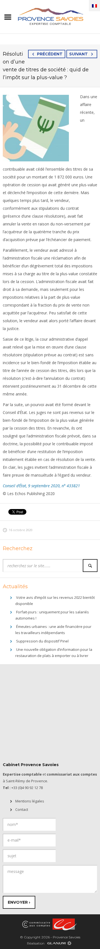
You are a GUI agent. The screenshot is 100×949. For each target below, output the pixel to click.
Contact (21, 809)
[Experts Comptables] (64, 924)
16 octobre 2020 (20, 530)
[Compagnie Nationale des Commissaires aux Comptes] (36, 924)
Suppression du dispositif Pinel (42, 641)
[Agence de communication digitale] (59, 943)
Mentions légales (29, 801)
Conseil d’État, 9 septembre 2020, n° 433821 (41, 485)
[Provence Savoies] (50, 15)
